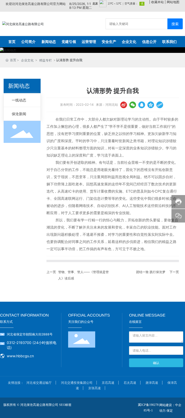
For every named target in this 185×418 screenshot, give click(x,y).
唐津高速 (152, 382)
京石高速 (108, 382)
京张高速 (94, 388)
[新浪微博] (123, 104)
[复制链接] (159, 104)
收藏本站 (157, 2)
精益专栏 (45, 60)
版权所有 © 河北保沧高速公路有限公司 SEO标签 (37, 405)
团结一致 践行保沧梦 (150, 272)
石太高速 (130, 382)
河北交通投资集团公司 (76, 382)
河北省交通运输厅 (39, 382)
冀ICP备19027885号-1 (148, 407)
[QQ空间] (150, 104)
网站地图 (173, 2)
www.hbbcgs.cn (20, 356)
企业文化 (27, 60)
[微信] (132, 104)
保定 (169, 410)
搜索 (175, 24)
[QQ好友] (141, 104)
